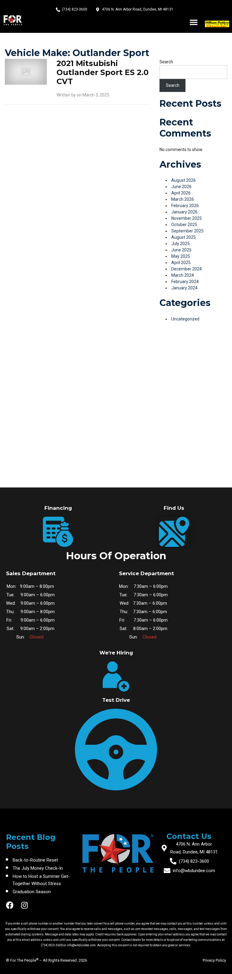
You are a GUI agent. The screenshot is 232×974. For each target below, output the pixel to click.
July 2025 (180, 243)
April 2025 (181, 262)
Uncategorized (185, 319)
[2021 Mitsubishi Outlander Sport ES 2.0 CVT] (26, 71)
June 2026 (181, 186)
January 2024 (184, 287)
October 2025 (184, 224)
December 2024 (186, 268)
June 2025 (181, 249)
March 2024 (182, 275)
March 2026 (182, 199)
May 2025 (180, 256)
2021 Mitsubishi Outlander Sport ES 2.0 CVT (102, 72)
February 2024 (185, 281)
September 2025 (187, 231)
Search (166, 61)
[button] (193, 22)
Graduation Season (32, 891)
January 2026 (184, 212)
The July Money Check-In (38, 868)
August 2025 (183, 237)
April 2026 (181, 193)
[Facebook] (10, 905)
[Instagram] (24, 905)
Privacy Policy (214, 960)
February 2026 (185, 205)
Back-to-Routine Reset (35, 860)
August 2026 (183, 180)
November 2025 (186, 218)
